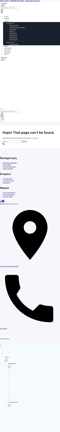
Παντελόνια (12, 31)
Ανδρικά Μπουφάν (13, 39)
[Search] (2, 10)
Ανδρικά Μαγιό (12, 29)
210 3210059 (3, 328)
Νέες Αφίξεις (7, 417)
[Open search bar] (1, 109)
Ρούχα (7, 357)
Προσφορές (7, 425)
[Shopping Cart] (2, 12)
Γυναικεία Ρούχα (12, 402)
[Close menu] (0, 345)
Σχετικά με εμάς (7, 179)
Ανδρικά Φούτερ (13, 33)
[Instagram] (1, 202)
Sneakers (6, 18)
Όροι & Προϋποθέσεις (9, 192)
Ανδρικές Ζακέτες (13, 35)
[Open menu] (2, 119)
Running (6, 349)
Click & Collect (7, 165)
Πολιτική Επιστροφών (9, 167)
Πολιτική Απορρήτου (9, 194)
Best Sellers (7, 420)
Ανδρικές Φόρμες (13, 37)
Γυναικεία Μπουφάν (13, 44)
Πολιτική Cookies (8, 196)
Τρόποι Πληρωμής (8, 168)
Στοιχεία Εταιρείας (8, 180)
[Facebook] (3, 202)
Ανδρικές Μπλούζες (14, 25)
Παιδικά (6, 54)
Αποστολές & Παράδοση (10, 163)
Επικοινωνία (6, 182)
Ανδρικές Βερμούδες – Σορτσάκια (17, 27)
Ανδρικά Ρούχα (12, 363)
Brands (6, 413)
